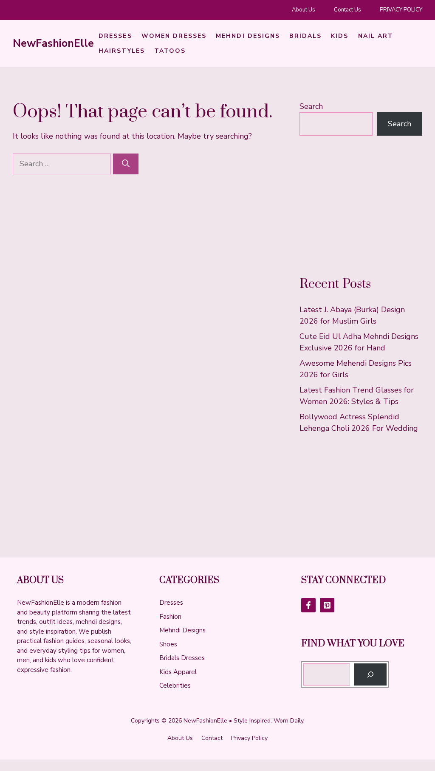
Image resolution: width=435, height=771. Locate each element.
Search (311, 106)
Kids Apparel (178, 672)
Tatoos (170, 51)
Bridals (305, 36)
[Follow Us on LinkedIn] (327, 605)
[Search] (125, 164)
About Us (303, 10)
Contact (212, 738)
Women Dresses (173, 36)
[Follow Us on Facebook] (308, 605)
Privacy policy (249, 738)
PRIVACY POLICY (401, 10)
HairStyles (122, 51)
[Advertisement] (360, 206)
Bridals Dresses (182, 658)
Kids (339, 36)
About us (180, 738)
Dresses (115, 36)
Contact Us (347, 10)
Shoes (168, 644)
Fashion (170, 616)
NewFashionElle (53, 43)
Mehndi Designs (248, 36)
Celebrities (175, 685)
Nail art (376, 36)
